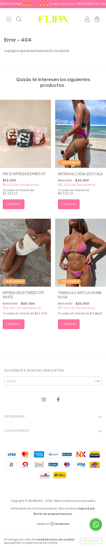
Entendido (91, 541)
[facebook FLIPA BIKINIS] (58, 399)
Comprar (13, 204)
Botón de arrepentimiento (53, 513)
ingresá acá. (86, 508)
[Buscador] (18, 20)
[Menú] (9, 20)
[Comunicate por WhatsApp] (96, 524)
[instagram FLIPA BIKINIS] (44, 399)
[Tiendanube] (53, 525)
